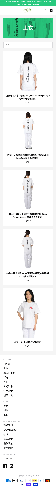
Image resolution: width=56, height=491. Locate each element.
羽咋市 (6, 363)
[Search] (45, 10)
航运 (5, 434)
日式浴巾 (8, 386)
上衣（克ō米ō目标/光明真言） (28, 342)
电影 (5, 415)
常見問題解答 (10, 429)
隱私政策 (8, 443)
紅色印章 (8, 390)
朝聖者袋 (8, 395)
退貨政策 (8, 438)
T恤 (5, 381)
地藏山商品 (9, 372)
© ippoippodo (21, 476)
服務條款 (8, 447)
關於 (5, 410)
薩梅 (5, 377)
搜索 (5, 405)
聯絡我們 (8, 425)
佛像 (5, 368)
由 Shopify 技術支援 (32, 476)
